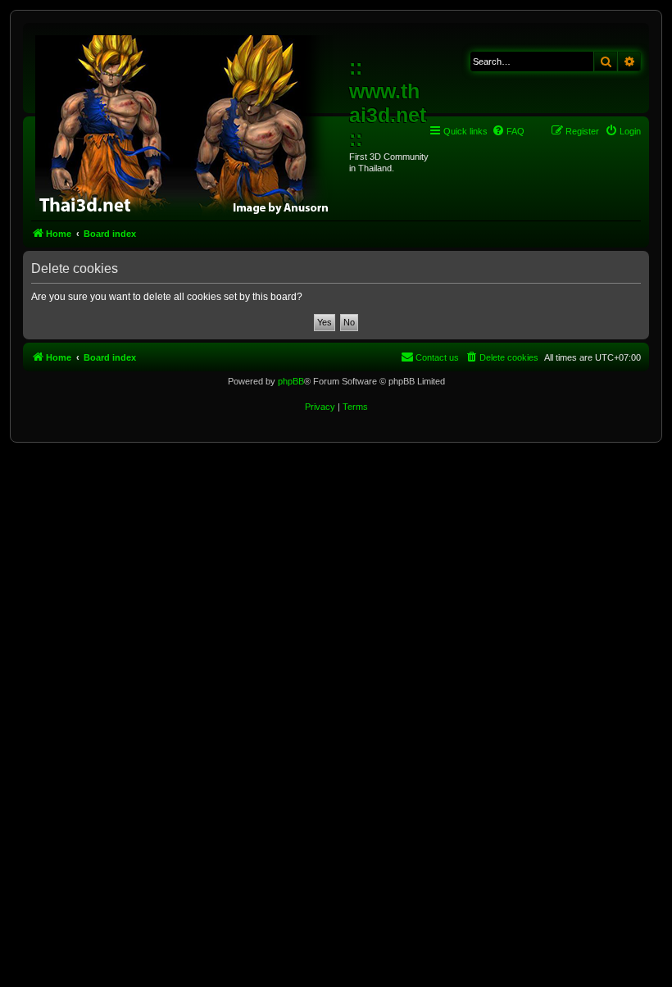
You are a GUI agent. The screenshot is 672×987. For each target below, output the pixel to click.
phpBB (291, 381)
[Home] (188, 123)
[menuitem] (508, 131)
